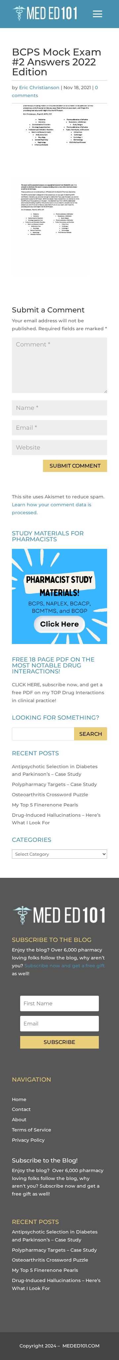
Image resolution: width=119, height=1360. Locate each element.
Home (19, 1099)
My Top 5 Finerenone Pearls (45, 805)
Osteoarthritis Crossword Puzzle (50, 795)
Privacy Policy (28, 1140)
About (19, 1120)
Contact (21, 1109)
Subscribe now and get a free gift (64, 966)
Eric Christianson (39, 87)
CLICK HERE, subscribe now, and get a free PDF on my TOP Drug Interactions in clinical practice (58, 692)
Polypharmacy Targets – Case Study (54, 784)
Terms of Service (31, 1130)
